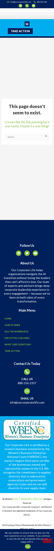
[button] (27, 23)
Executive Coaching (17, 338)
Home (7, 318)
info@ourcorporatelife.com (27, 402)
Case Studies (12, 325)
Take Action (12, 351)
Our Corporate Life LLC (28, 498)
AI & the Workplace (16, 331)
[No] (47, 541)
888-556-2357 (27, 383)
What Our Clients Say (17, 344)
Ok (27, 546)
